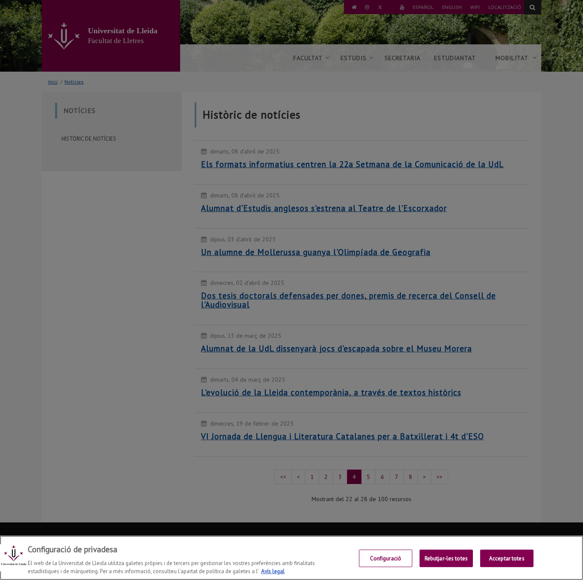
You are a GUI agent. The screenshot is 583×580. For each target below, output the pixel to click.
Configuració (386, 558)
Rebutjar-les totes (446, 558)
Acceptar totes (507, 558)
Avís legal (273, 571)
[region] (291, 558)
